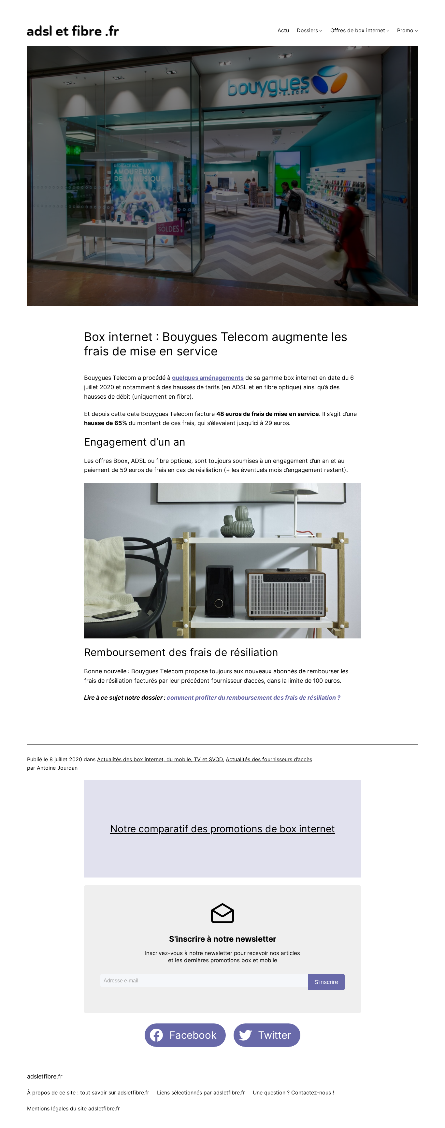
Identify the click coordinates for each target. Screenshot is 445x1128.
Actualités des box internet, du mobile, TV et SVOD (160, 759)
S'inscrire (326, 982)
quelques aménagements (208, 377)
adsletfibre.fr (45, 1076)
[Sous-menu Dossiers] (321, 30)
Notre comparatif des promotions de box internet (222, 829)
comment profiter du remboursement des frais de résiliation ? (253, 697)
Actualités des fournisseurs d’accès (269, 759)
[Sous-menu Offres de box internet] (388, 30)
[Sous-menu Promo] (416, 30)
